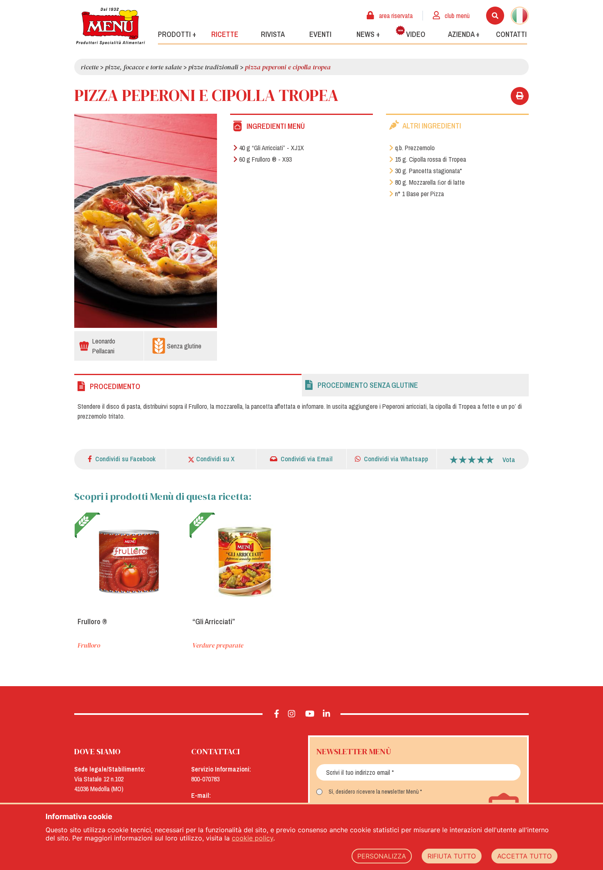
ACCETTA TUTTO (524, 856)
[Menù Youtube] (310, 714)
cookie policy (252, 838)
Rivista (273, 34)
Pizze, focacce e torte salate (143, 66)
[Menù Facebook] (276, 714)
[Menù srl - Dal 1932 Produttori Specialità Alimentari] (110, 26)
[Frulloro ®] (130, 561)
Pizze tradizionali (213, 66)
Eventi (320, 34)
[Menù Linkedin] (327, 714)
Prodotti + (177, 34)
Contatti (511, 34)
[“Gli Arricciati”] (244, 561)
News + (368, 34)
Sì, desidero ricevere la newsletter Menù (374, 791)
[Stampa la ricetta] (520, 96)
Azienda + (464, 34)
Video (415, 34)
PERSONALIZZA (381, 856)
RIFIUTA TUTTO (451, 856)
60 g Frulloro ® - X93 (265, 159)
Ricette (224, 34)
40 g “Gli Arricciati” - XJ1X (271, 147)
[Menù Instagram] (292, 714)
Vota (508, 459)
